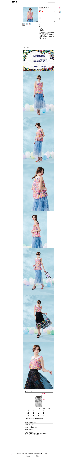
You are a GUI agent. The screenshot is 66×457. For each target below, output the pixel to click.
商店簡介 (26, 455)
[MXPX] (14, 2)
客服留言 (37, 455)
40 (44, 14)
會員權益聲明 (37, 456)
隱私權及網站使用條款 (28, 456)
